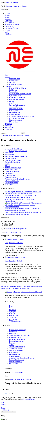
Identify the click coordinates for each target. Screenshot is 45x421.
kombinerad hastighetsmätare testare (18, 288)
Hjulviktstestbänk (15, 95)
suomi (7, 17)
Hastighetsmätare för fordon (14, 261)
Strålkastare (13, 90)
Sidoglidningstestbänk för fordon (20, 94)
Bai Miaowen (9, 22)
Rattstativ (12, 101)
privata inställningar (28, 399)
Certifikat (12, 82)
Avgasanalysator (14, 114)
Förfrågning (9, 129)
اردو (6, 32)
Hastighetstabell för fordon (14, 243)
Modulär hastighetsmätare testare (11, 286)
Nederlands (9, 26)
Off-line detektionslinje (16, 118)
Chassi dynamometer (16, 109)
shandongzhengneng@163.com (16, 6)
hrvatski (7, 30)
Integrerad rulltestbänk (16, 99)
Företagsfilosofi (14, 80)
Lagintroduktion (14, 79)
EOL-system (13, 122)
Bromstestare (13, 92)
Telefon (3, 404)
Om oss (7, 77)
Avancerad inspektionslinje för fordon (21, 116)
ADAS (11, 103)
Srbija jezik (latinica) (12, 24)
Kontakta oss (9, 127)
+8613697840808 (12, 2)
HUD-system (13, 111)
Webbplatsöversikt (15, 321)
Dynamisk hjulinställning (17, 88)
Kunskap (8, 126)
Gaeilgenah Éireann (11, 28)
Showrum (12, 317)
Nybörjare (8, 124)
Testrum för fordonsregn (17, 105)
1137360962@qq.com (13, 232)
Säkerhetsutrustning (15, 120)
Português (8, 21)
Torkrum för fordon (15, 107)
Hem (6, 75)
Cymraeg (8, 19)
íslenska (7, 15)
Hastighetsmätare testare (17, 97)
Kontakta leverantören (8, 412)
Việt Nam (8, 34)
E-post (3, 408)
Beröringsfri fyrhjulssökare (18, 151)
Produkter (8, 86)
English (7, 13)
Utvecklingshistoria (15, 84)
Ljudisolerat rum (14, 112)
